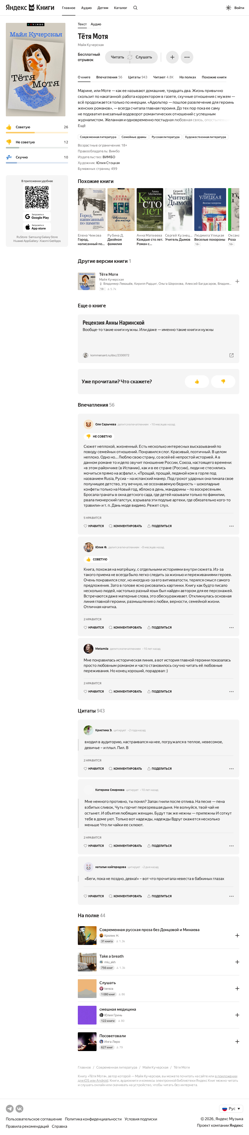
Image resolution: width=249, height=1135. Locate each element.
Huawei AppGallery (25, 241)
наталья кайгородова (110, 867)
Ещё (82, 125)
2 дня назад (151, 867)
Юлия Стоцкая (108, 163)
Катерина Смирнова (109, 790)
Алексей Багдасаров (200, 283)
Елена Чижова (89, 235)
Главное (68, 8)
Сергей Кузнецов (179, 235)
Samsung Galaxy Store (43, 237)
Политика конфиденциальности (93, 1119)
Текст (82, 24)
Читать (117, 57)
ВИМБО (109, 157)
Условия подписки (140, 1119)
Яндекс (236, 1125)
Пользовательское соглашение (34, 1119)
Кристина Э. (103, 730)
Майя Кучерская (91, 45)
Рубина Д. (115, 235)
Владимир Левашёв (118, 283)
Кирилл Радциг (145, 283)
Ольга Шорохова (171, 283)
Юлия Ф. (101, 547)
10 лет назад (152, 648)
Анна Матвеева (149, 235)
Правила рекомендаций (27, 1126)
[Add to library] (237, 281)
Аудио (86, 8)
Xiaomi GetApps (50, 241)
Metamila (101, 648)
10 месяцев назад (163, 424)
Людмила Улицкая (209, 235)
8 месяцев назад (153, 547)
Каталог (120, 8)
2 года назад (137, 730)
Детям (103, 8)
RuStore (22, 237)
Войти (239, 8)
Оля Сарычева (105, 424)
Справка (59, 1126)
